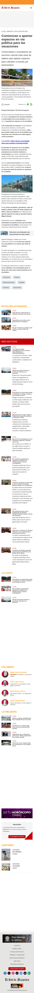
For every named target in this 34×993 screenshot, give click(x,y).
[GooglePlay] (29, 973)
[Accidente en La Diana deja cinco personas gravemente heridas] (6, 726)
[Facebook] (5, 973)
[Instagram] (13, 973)
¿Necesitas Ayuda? (17, 969)
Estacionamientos (8, 282)
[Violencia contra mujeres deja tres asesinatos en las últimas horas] (6, 743)
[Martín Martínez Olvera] (5, 693)
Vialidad (21, 282)
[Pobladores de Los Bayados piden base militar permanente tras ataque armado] (6, 734)
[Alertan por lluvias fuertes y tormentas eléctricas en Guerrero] (6, 377)
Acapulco (6, 287)
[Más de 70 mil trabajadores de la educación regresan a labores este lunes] (6, 445)
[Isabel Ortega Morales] (5, 702)
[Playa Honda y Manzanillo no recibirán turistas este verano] (6, 312)
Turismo (16, 277)
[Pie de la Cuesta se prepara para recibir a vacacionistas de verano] (6, 328)
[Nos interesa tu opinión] (17, 938)
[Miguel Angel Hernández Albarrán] (5, 674)
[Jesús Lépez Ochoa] (5, 683)
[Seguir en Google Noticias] (31, 104)
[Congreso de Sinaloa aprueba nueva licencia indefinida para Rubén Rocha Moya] (6, 557)
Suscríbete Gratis (17, 836)
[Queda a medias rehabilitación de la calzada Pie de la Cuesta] (6, 718)
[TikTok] (17, 973)
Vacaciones (17, 287)
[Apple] (25, 973)
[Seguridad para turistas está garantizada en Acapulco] (6, 320)
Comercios (6, 277)
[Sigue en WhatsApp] (27, 104)
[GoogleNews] (21, 973)
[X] (9, 973)
